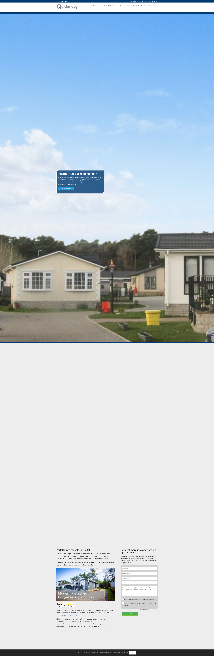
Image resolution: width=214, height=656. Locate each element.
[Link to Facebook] (58, 1)
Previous (60, 584)
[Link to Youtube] (62, 1)
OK (132, 652)
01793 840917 (153, 1)
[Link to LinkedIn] (66, 1)
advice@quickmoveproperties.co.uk (74, 624)
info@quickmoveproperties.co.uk (138, 1)
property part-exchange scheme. (68, 615)
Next (110, 584)
